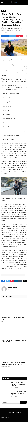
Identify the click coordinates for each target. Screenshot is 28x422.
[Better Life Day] (14, 2)
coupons (9, 275)
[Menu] (2, 2)
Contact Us (10, 412)
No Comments (19, 30)
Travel (3, 10)
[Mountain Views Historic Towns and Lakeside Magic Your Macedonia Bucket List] (14, 307)
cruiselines (15, 275)
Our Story (18, 412)
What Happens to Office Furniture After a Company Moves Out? (18, 384)
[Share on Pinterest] (19, 36)
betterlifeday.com (5, 417)
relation (22, 275)
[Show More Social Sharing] (25, 36)
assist (3, 275)
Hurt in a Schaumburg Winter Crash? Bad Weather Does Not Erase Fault (19, 393)
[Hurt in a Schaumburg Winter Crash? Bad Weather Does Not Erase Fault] (6, 393)
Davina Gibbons (9, 28)
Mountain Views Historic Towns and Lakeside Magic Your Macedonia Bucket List (12, 317)
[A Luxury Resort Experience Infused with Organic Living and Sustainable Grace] (14, 353)
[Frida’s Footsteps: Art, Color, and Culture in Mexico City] (14, 331)
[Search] (26, 2)
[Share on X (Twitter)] (12, 36)
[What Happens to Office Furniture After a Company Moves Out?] (6, 384)
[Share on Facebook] (5, 36)
